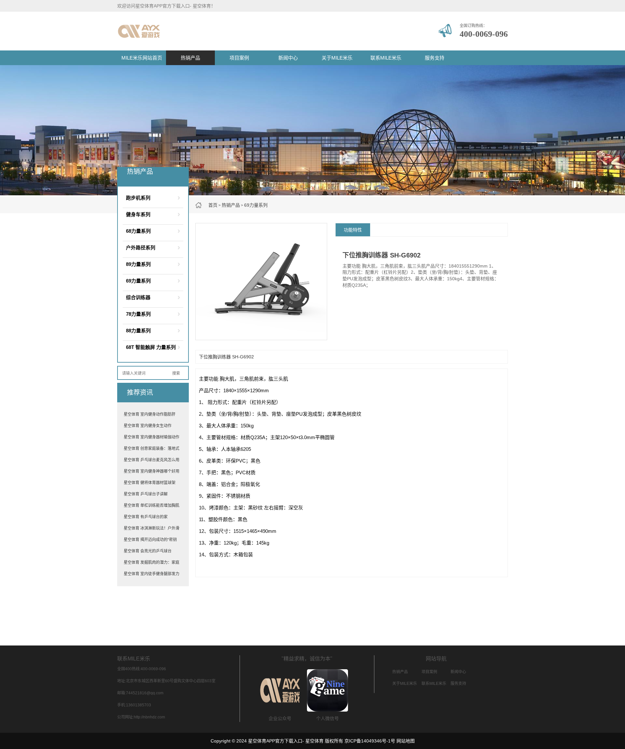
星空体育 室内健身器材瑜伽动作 (151, 437)
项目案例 (239, 58)
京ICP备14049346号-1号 (369, 740)
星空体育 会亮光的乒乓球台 (148, 551)
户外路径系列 (140, 247)
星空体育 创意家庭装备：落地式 (151, 448)
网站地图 (405, 740)
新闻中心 (288, 58)
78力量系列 (138, 314)
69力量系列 (256, 205)
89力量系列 (138, 264)
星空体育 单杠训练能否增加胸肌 (151, 505)
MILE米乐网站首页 (141, 58)
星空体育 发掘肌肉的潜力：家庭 (151, 562)
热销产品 (190, 58)
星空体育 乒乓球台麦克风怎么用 (151, 460)
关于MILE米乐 (337, 58)
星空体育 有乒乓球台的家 (146, 517)
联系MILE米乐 (385, 58)
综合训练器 (138, 297)
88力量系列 (138, 330)
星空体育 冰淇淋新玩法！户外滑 (151, 528)
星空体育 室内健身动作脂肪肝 (149, 414)
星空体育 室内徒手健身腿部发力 (151, 574)
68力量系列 (138, 231)
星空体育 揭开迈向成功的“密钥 (150, 539)
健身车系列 (138, 214)
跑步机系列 (138, 198)
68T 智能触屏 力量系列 (151, 347)
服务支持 (434, 58)
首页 (212, 205)
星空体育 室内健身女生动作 (148, 425)
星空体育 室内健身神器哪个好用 (151, 471)
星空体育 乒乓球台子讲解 (146, 494)
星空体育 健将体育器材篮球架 (149, 482)
